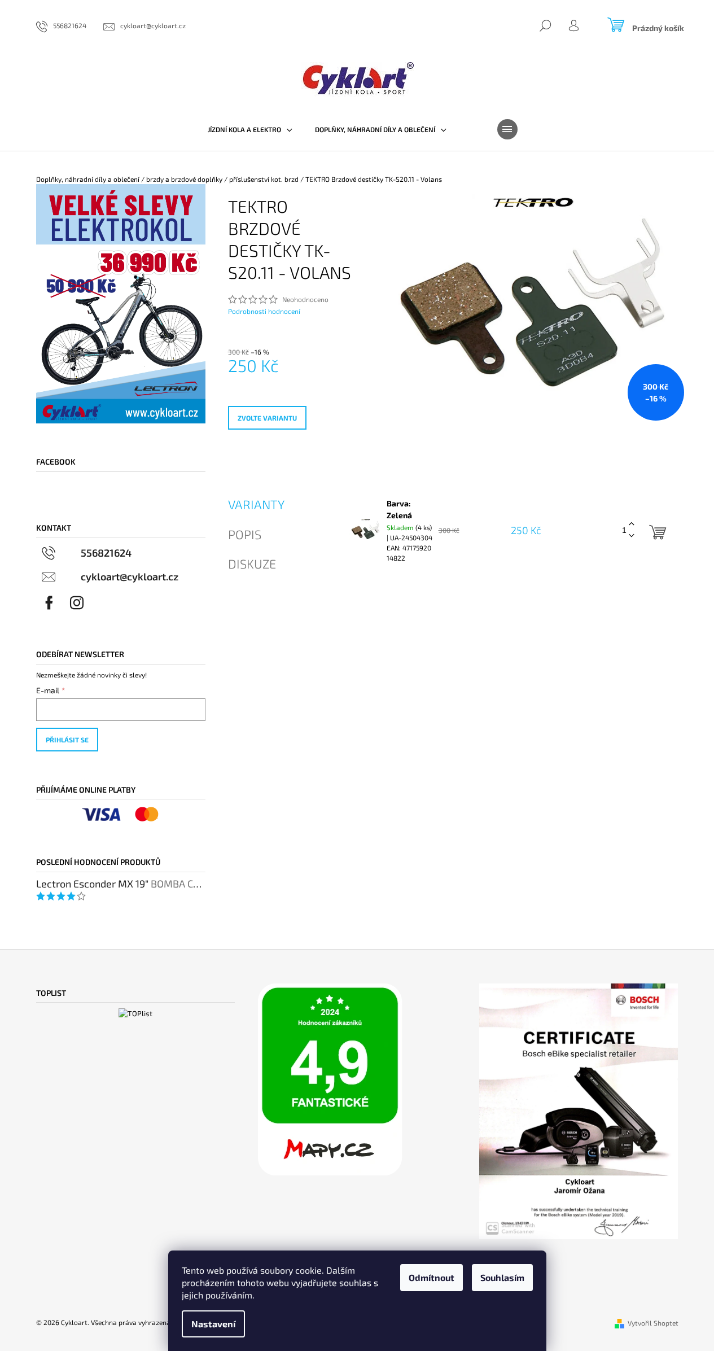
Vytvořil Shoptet (653, 1323)
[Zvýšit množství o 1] (631, 524)
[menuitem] (250, 129)
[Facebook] (49, 603)
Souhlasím (502, 1277)
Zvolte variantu (267, 418)
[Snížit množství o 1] (631, 536)
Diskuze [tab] (252, 563)
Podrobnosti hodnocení (264, 311)
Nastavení (213, 1323)
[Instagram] (77, 603)
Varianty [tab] (256, 504)
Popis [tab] (244, 534)
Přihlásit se (67, 740)
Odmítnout (431, 1277)
